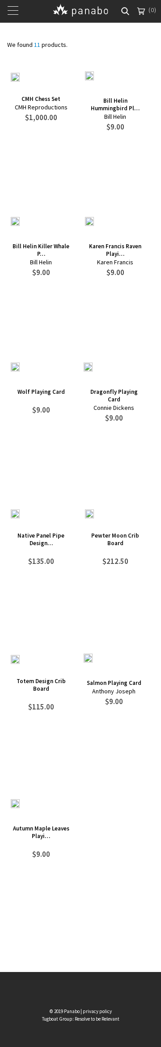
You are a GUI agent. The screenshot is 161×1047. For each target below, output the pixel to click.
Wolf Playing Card (41, 392)
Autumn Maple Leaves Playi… (41, 832)
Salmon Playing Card (114, 683)
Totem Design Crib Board (41, 684)
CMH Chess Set (40, 99)
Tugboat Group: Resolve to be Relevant (80, 1019)
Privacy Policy (97, 1011)
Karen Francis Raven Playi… (115, 250)
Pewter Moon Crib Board (115, 539)
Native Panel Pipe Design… (40, 539)
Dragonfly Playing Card (114, 395)
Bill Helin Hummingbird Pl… (115, 104)
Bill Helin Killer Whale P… (41, 250)
